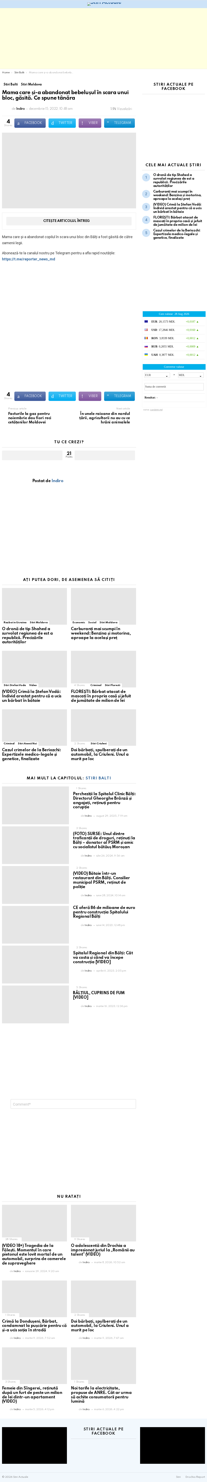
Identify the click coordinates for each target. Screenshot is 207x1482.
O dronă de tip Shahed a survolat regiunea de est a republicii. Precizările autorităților (27, 635)
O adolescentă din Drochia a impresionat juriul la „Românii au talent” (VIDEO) (102, 1250)
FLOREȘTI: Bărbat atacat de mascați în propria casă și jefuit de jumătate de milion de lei (101, 696)
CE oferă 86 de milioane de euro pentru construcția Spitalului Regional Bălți (104, 912)
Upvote (32, 455)
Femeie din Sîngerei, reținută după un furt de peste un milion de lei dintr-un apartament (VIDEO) (32, 1395)
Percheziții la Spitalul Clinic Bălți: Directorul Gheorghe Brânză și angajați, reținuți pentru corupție (104, 800)
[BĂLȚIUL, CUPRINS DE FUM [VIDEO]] (35, 1004)
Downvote (105, 455)
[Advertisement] (103, 38)
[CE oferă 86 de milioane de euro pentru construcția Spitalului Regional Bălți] (35, 925)
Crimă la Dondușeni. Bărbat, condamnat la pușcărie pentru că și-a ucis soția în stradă (34, 1326)
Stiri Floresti (112, 685)
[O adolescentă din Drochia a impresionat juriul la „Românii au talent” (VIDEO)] (103, 1223)
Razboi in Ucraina (15, 622)
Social (92, 622)
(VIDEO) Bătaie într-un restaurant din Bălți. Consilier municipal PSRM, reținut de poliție (101, 880)
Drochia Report (195, 1477)
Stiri (178, 1477)
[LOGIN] (202, 4)
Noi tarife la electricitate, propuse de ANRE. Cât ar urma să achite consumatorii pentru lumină (101, 1395)
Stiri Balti (98, 778)
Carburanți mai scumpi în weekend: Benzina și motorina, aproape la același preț (101, 633)
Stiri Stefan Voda (15, 685)
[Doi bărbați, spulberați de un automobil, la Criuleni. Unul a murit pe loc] (103, 727)
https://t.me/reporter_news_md (28, 259)
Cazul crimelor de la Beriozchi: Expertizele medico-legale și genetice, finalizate (31, 754)
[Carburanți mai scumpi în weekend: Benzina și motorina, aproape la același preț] (103, 606)
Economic (79, 622)
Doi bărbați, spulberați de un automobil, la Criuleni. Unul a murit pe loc (100, 754)
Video (33, 685)
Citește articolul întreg (66, 221)
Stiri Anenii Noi (27, 743)
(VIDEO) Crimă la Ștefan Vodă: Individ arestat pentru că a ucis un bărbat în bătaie (31, 696)
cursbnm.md (156, 409)
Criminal (95, 685)
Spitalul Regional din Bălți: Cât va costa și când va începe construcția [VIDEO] (103, 957)
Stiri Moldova (39, 622)
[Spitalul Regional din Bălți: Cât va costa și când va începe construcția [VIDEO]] (35, 964)
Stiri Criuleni (99, 743)
